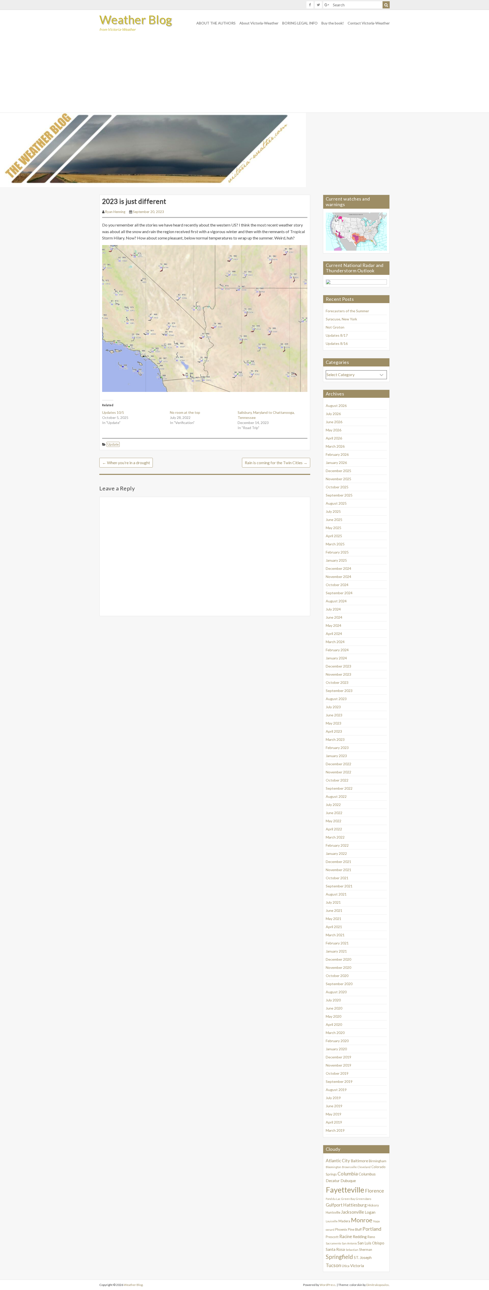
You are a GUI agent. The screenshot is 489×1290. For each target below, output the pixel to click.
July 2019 (333, 1098)
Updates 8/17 (337, 335)
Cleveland (364, 1167)
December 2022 (338, 764)
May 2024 (333, 625)
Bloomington (333, 1167)
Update (113, 444)
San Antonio (349, 1243)
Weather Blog (135, 19)
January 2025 (336, 560)
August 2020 (336, 992)
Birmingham (377, 1161)
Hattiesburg (355, 1205)
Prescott (332, 1237)
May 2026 (333, 430)
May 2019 (333, 1114)
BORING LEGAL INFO (300, 23)
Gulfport (334, 1205)
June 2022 (334, 813)
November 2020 (338, 967)
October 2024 (337, 585)
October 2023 (337, 682)
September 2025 (339, 495)
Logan (370, 1212)
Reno (371, 1237)
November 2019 (338, 1065)
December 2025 (338, 471)
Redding (360, 1236)
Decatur (333, 1180)
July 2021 (333, 902)
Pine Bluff (355, 1229)
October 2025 (337, 487)
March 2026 (335, 446)
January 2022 (336, 853)
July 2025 (333, 511)
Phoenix (341, 1229)
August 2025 (336, 503)
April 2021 (334, 927)
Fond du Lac (333, 1198)
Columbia (347, 1173)
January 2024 (336, 658)
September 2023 (339, 690)
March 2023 (335, 739)
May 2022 (333, 821)
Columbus (367, 1174)
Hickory (373, 1205)
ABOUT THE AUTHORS (216, 23)
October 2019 (337, 1073)
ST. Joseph (363, 1257)
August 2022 (336, 796)
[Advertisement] (244, 74)
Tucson (333, 1265)
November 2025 (338, 479)
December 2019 (338, 1057)
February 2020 (337, 1041)
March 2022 (335, 837)
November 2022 (338, 772)
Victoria (357, 1265)
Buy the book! (332, 23)
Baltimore (359, 1160)
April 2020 (334, 1024)
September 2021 (339, 886)
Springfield (339, 1256)
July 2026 (333, 414)
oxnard (330, 1229)
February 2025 (337, 552)
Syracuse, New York (341, 319)
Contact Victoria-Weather (369, 23)
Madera (344, 1221)
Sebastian (352, 1249)
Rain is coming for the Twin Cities (276, 462)
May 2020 (333, 1016)
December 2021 (338, 861)
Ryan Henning (115, 212)
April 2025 (334, 536)
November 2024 (338, 576)
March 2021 (335, 935)
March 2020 (335, 1032)
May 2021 (333, 918)
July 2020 (333, 1000)
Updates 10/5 (113, 412)
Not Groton (335, 327)
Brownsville (349, 1167)
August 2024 (336, 601)
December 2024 (338, 568)
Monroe (361, 1220)
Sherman (365, 1250)
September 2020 (339, 984)
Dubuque (348, 1180)
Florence (374, 1191)
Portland (371, 1229)
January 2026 (336, 462)
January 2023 (336, 756)
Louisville (332, 1221)
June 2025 (334, 519)
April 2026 (334, 438)
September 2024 (339, 593)
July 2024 (333, 609)
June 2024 (334, 617)
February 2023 (337, 747)
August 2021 (336, 894)
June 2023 (334, 715)
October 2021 (337, 878)
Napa (376, 1221)
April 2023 (334, 731)
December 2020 (338, 959)
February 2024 (337, 650)
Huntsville (333, 1212)
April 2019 (334, 1122)
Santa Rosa (335, 1249)
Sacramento (333, 1243)
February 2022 (337, 845)
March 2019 (335, 1130)
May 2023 (333, 723)
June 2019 (334, 1106)
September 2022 (339, 788)
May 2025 (333, 528)
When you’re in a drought (126, 462)
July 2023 (333, 707)
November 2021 (338, 870)
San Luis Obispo (371, 1243)
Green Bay (348, 1198)
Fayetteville (345, 1189)
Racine (345, 1236)
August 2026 (336, 405)
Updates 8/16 (337, 343)
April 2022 (334, 829)
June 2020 (334, 1008)
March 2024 (335, 642)
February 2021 (337, 943)
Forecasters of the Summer (347, 311)
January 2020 (336, 1049)
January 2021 (336, 951)
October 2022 (337, 780)
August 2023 (336, 699)
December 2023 (338, 666)
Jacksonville (352, 1212)
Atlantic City (338, 1160)
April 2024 (334, 633)
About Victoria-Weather (258, 23)
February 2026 (337, 454)
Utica (345, 1266)
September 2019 (339, 1081)
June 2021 (334, 910)
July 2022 (333, 804)
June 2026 (334, 422)
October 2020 (337, 975)
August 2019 (336, 1089)
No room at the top (185, 412)
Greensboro (363, 1198)
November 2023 (338, 674)
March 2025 (335, 544)
